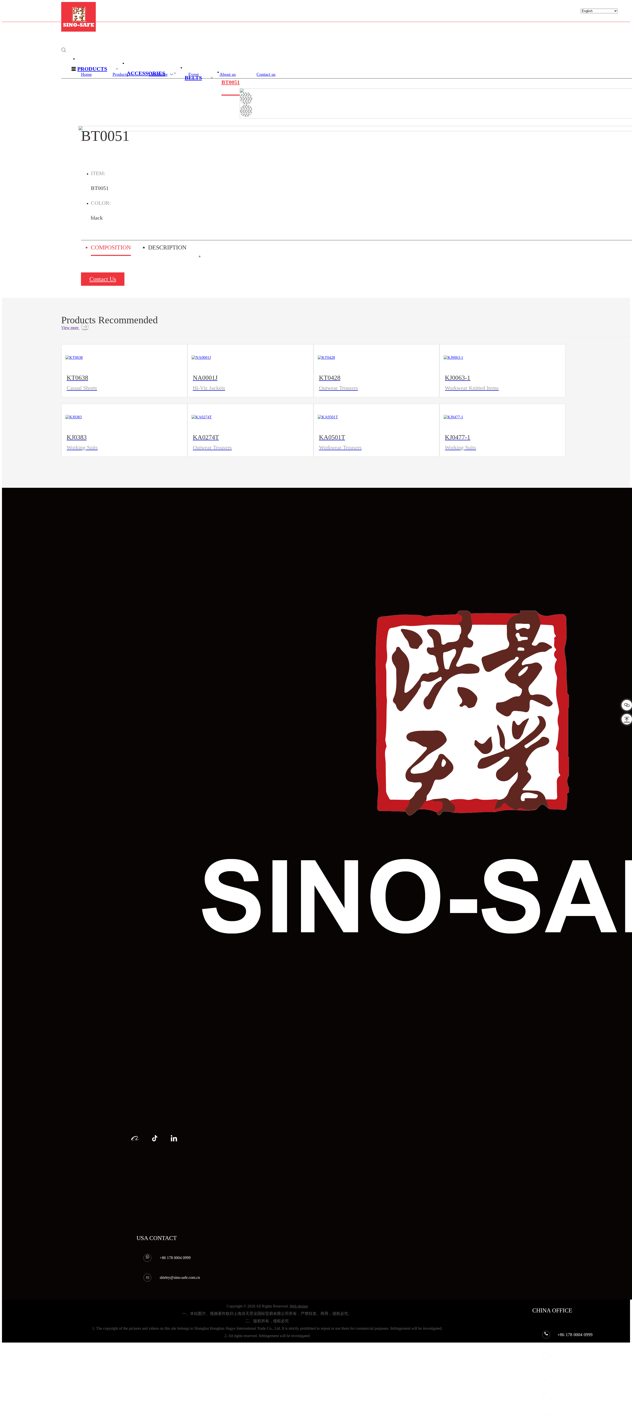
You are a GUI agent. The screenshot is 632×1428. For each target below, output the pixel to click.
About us (227, 74)
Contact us (266, 74)
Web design (299, 1306)
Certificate (158, 74)
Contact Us (102, 279)
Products (120, 74)
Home (86, 74)
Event (193, 74)
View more (70, 328)
